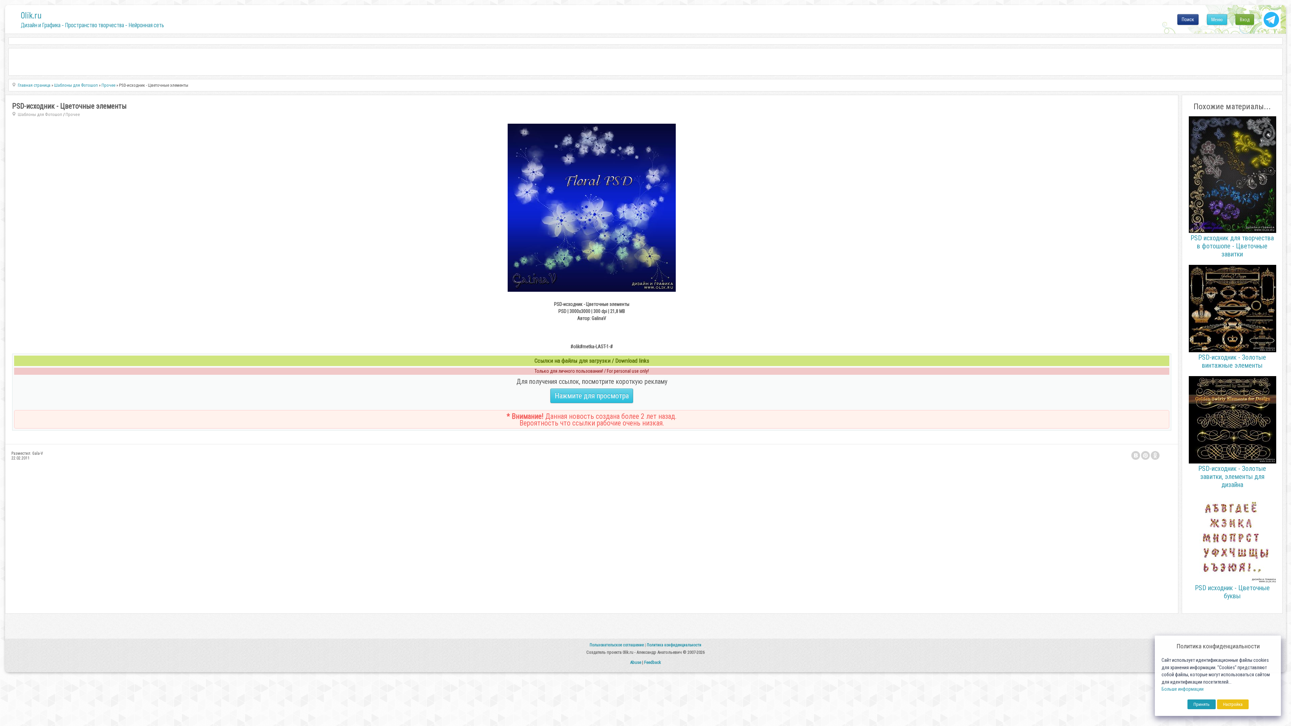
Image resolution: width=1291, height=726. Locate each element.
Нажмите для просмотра (592, 396)
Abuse (635, 662)
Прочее (73, 114)
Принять (1202, 704)
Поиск (1188, 19)
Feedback (652, 662)
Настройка (1233, 704)
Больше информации (1183, 689)
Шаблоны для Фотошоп (40, 114)
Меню (1217, 19)
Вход (1245, 19)
